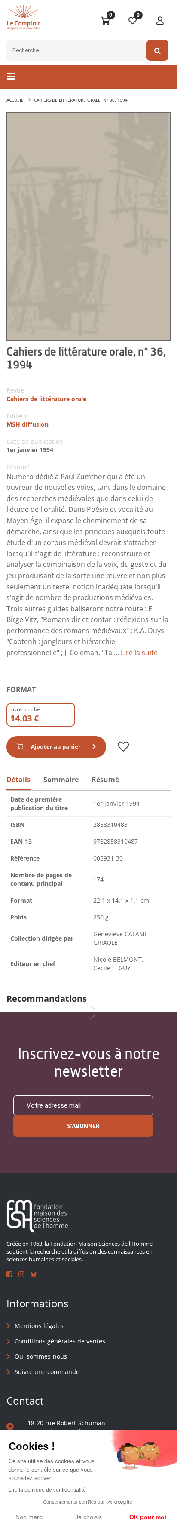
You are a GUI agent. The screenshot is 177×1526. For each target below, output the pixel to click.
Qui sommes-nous (41, 1356)
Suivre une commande (47, 1372)
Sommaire (61, 779)
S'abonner (83, 1126)
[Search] (157, 50)
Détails (18, 779)
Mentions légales (39, 1326)
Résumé (105, 779)
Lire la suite (139, 652)
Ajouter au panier (56, 746)
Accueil (14, 100)
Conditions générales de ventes (60, 1341)
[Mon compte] (160, 21)
